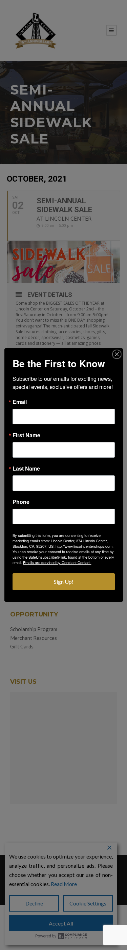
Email (20, 402)
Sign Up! (63, 581)
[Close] (117, 354)
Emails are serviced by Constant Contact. (57, 562)
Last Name (26, 468)
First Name (26, 435)
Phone (21, 502)
